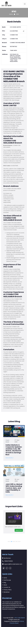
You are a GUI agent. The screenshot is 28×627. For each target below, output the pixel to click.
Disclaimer (6, 592)
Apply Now (19, 530)
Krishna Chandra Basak (17, 622)
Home (11, 14)
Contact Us (6, 587)
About (5, 585)
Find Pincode (7, 580)
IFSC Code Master (20, 618)
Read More (9, 457)
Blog (4, 582)
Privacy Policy (7, 590)
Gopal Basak (7, 441)
